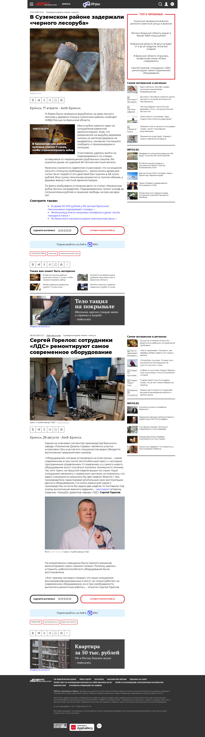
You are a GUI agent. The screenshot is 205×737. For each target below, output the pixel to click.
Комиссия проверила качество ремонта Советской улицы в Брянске (151, 22)
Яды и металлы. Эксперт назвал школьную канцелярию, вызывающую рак (155, 89)
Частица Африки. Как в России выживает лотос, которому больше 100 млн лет (156, 109)
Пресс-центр (85, 679)
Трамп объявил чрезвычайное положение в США (153, 184)
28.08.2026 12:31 (37, 335)
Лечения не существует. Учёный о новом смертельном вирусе (155, 137)
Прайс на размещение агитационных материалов (139, 682)
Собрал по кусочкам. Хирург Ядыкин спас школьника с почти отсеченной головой (157, 372)
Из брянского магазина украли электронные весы (83, 218)
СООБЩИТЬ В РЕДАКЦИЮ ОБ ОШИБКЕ (85, 685)
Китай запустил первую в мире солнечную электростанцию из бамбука (153, 195)
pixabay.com (35, 93)
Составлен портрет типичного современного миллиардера (153, 428)
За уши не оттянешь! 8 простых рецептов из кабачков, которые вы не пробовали (157, 342)
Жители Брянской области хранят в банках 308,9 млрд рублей (151, 34)
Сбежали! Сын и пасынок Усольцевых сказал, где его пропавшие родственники (157, 128)
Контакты (99, 679)
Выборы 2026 (60, 685)
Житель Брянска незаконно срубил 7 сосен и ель (56, 285)
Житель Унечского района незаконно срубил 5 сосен (102, 285)
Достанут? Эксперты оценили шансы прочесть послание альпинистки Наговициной (157, 99)
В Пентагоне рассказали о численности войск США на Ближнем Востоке (152, 165)
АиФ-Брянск (63, 422)
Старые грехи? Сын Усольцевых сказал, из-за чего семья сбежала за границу (157, 382)
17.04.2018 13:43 (37, 12)
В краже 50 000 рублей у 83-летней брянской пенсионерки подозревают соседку (78, 208)
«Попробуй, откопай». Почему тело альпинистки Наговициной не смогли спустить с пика (156, 362)
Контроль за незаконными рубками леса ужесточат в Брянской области (102, 277)
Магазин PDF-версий (116, 679)
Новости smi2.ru (40, 326)
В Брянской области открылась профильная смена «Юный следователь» (151, 58)
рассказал (102, 489)
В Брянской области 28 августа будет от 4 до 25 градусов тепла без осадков (151, 46)
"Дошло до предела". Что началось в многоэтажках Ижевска (156, 448)
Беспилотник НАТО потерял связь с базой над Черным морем (156, 174)
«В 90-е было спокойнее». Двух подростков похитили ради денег (156, 117)
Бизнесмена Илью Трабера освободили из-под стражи (152, 438)
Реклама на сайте (138, 679)
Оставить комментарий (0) (102, 230)
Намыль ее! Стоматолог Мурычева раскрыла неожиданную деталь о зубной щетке (156, 392)
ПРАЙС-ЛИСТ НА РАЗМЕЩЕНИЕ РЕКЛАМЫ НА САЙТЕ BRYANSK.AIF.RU (83, 682)
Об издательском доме (65, 679)
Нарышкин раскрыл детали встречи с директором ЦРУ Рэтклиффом (156, 418)
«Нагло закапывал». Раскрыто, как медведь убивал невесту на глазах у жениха (157, 352)
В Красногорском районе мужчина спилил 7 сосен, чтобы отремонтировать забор (58, 277)
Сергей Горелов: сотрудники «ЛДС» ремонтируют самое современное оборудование (151, 70)
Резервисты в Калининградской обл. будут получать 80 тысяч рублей (156, 154)
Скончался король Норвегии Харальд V (152, 408)
